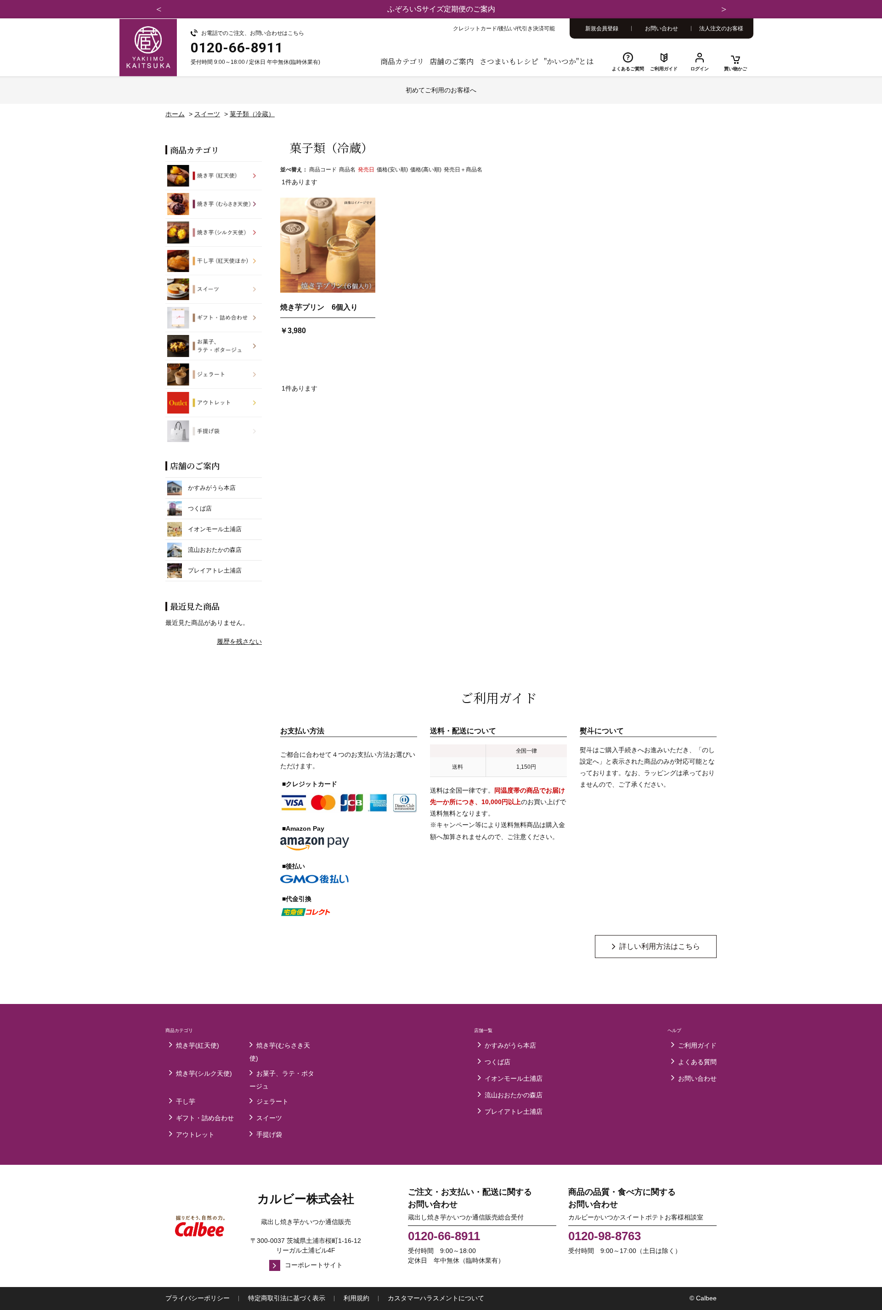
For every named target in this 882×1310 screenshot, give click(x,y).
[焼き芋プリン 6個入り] (327, 245)
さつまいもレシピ (509, 61)
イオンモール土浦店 (514, 1078)
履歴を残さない (239, 641)
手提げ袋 (269, 1134)
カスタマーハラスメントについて (436, 1298)
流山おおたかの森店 (514, 1095)
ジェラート (272, 1101)
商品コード (323, 169)
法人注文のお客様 (721, 28)
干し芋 (185, 1101)
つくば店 (497, 1062)
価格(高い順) (425, 169)
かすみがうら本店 (510, 1045)
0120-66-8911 (444, 1236)
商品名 (347, 169)
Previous (158, 9)
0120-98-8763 (604, 1236)
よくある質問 (697, 1062)
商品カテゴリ (402, 61)
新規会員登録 (601, 28)
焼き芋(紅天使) (197, 1045)
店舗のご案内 (452, 61)
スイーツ (269, 1118)
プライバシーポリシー (197, 1298)
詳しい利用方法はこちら (659, 946)
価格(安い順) (392, 169)
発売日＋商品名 (463, 169)
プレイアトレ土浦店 (514, 1111)
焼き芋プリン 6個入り (319, 307)
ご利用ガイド (664, 68)
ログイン (699, 68)
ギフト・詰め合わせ (205, 1118)
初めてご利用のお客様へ (441, 90)
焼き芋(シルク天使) (204, 1073)
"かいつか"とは (569, 61)
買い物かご (735, 68)
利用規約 (356, 1298)
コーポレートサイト (314, 1265)
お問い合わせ (661, 28)
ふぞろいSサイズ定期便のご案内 (441, 9)
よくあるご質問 (628, 68)
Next (723, 9)
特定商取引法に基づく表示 (286, 1298)
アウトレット (195, 1134)
